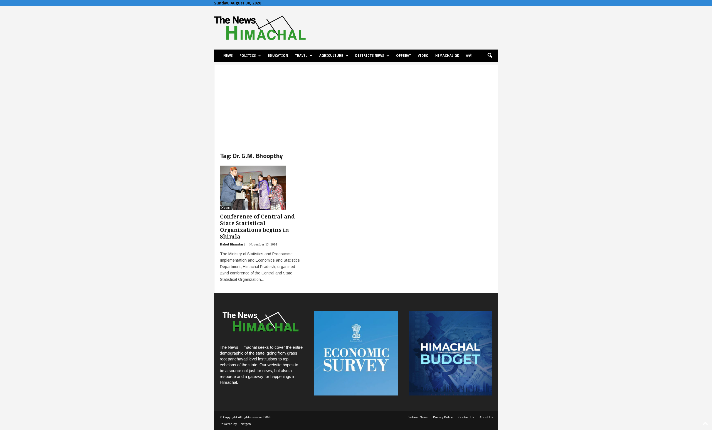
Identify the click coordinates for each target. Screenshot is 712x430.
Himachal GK (447, 56)
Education (278, 56)
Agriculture (331, 56)
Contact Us (466, 417)
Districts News (369, 56)
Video (423, 56)
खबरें (468, 56)
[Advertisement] (356, 103)
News (228, 56)
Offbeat (403, 56)
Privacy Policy (443, 417)
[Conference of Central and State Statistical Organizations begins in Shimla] (261, 188)
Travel (301, 56)
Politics (247, 56)
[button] (490, 56)
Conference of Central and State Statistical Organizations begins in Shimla (257, 226)
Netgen (246, 424)
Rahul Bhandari (232, 244)
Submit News (418, 417)
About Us (486, 417)
